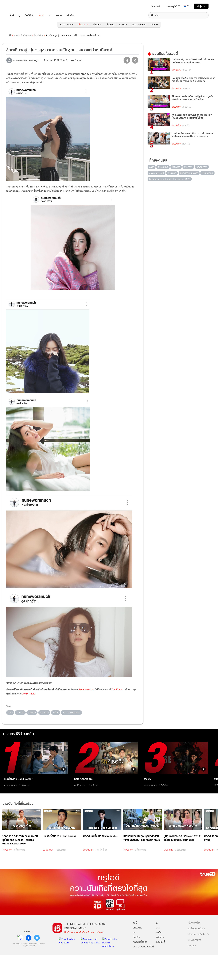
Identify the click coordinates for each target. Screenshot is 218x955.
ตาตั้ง (59, 15)
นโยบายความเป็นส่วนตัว (198, 934)
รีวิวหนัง (123, 24)
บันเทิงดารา (26, 35)
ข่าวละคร (97, 24)
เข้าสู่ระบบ (201, 6)
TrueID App (117, 689)
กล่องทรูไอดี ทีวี (173, 6)
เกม (49, 15)
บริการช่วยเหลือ (194, 940)
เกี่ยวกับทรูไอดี (194, 923)
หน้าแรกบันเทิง (67, 24)
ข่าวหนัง (110, 24)
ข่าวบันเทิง (83, 24)
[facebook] (29, 938)
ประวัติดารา (48, 849)
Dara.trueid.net (86, 689)
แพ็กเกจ (160, 937)
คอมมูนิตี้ (160, 942)
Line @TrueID (28, 693)
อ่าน (41, 15)
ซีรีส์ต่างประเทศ (139, 24)
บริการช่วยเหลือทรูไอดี (143, 946)
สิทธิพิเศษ (29, 15)
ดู (19, 15)
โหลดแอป (156, 6)
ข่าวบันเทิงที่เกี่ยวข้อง (18, 803)
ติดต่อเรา (192, 945)
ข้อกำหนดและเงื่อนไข (196, 928)
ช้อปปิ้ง (136, 937)
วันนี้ (11, 15)
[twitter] (37, 938)
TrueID (18, 6)
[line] (20, 938)
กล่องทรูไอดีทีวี (140, 942)
